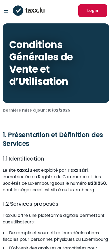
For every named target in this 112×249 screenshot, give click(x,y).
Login (92, 10)
